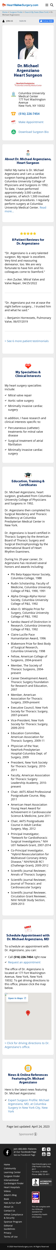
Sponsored (26, 1134)
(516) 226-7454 (29, 114)
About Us (8, 1206)
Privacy (7, 1232)
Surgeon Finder (16, 12)
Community (10, 1168)
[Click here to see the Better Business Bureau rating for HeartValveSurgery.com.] (43, 1182)
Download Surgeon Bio (34, 132)
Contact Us (9, 1210)
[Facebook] (7, 1152)
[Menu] (47, 5)
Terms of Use (11, 1236)
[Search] (52, 5)
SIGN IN (22, 21)
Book (6, 1198)
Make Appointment (31, 122)
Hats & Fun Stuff (12, 1202)
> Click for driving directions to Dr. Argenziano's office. (27, 1045)
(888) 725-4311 (43, 1174)
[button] (28, 1013)
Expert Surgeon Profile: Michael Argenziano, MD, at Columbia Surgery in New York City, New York (28, 1105)
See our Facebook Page (24, 1154)
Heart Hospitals (12, 1187)
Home (5, 12)
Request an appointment (24, 962)
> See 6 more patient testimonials (27, 341)
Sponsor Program (13, 1221)
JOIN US (9, 21)
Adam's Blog (10, 1195)
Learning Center (12, 1172)
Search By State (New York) (37, 12)
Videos (7, 1191)
